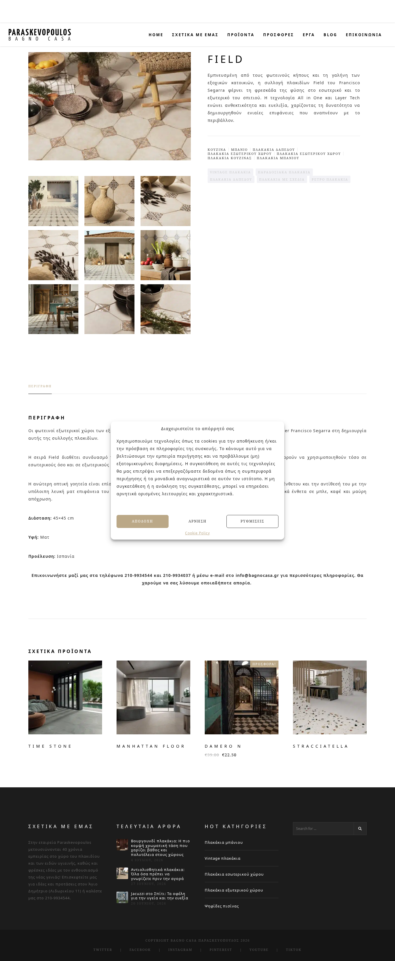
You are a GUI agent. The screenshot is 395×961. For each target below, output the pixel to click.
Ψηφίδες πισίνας (222, 906)
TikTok (294, 949)
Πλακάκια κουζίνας (230, 158)
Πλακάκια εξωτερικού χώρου (234, 890)
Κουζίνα (217, 149)
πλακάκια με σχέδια (282, 179)
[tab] (40, 388)
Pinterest (221, 949)
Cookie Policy (197, 533)
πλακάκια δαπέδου (231, 179)
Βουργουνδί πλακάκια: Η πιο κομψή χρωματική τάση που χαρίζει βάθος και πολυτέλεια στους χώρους (160, 848)
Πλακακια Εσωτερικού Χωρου (309, 153)
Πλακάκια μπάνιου (224, 842)
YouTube (259, 949)
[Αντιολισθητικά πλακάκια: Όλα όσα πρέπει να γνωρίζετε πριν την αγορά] (122, 873)
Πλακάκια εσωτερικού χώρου (234, 874)
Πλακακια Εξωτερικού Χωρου (240, 153)
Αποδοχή (142, 521)
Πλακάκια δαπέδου (274, 149)
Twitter (102, 949)
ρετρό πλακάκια (330, 179)
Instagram (180, 949)
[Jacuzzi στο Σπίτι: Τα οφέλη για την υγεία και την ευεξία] (122, 897)
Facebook (140, 949)
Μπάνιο (239, 149)
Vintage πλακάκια (223, 858)
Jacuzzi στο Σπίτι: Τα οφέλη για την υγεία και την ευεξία (159, 896)
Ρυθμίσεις (252, 521)
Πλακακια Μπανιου (278, 158)
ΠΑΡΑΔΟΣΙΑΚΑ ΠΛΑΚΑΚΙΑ (284, 172)
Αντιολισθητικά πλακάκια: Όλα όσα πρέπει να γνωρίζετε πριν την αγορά (157, 874)
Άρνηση (198, 521)
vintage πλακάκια (230, 172)
